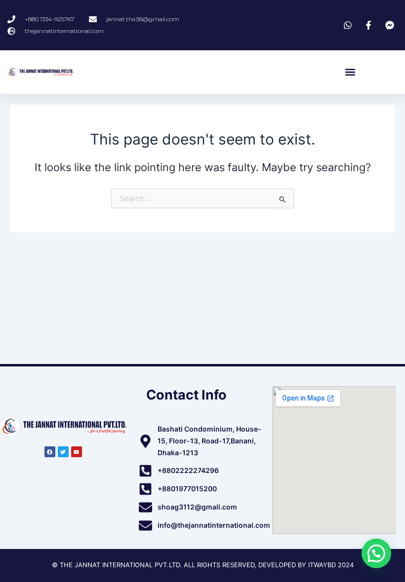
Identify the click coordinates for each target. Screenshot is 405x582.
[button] (350, 72)
